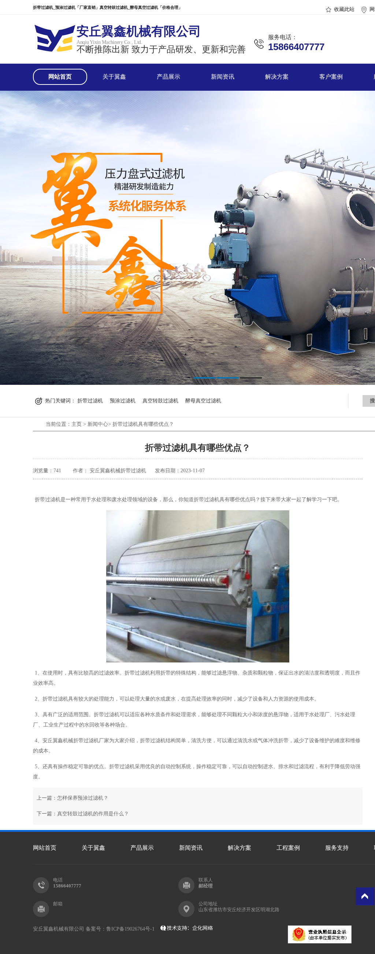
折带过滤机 (90, 400)
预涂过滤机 (122, 400)
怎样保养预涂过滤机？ (82, 798)
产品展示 (168, 77)
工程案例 (288, 848)
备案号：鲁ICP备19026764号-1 (121, 929)
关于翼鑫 (114, 77)
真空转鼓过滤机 (160, 400)
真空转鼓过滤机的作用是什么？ (93, 813)
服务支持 (337, 848)
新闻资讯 (222, 77)
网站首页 (60, 77)
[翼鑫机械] (55, 49)
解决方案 (277, 77)
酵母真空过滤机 (203, 400)
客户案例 (331, 77)
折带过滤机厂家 (91, 740)
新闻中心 (98, 424)
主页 (76, 424)
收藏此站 (344, 9)
